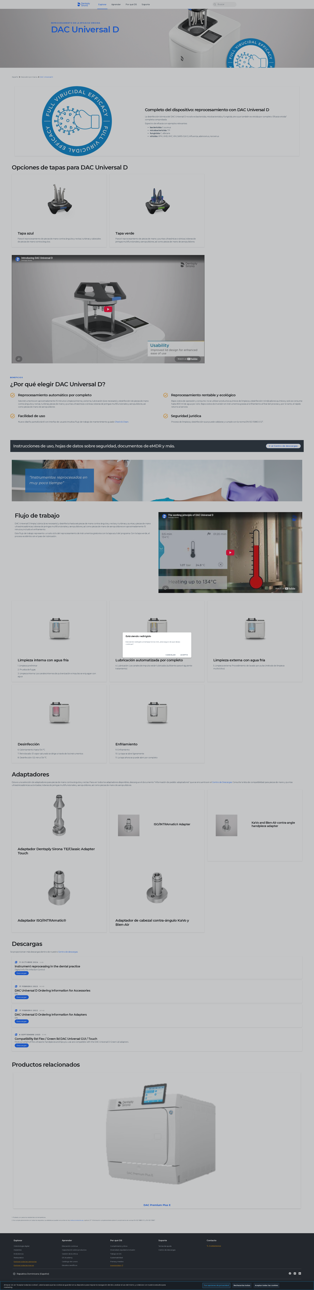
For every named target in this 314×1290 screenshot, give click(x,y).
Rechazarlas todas (242, 1285)
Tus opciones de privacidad (216, 1285)
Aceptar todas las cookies (266, 1285)
